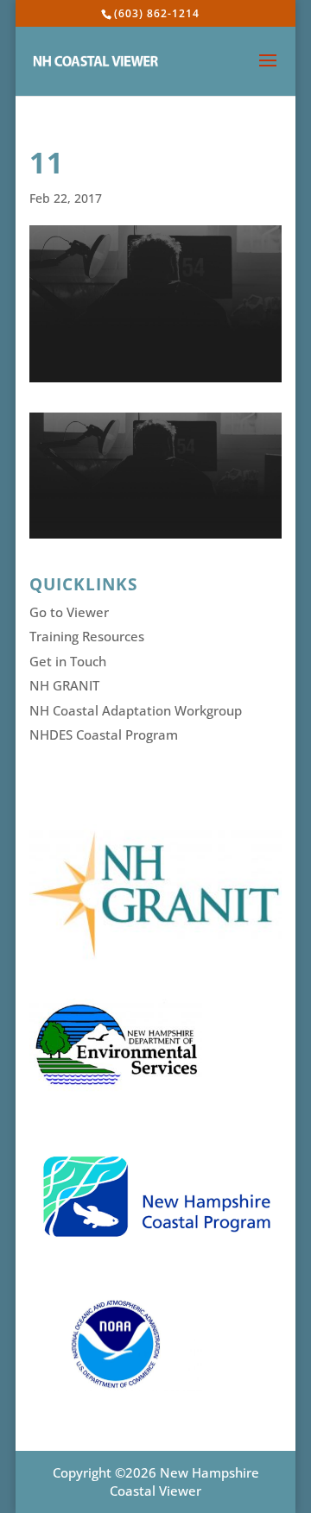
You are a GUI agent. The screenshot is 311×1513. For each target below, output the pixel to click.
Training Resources (86, 636)
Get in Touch (67, 661)
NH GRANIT (64, 685)
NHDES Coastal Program (103, 734)
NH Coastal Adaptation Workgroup (135, 710)
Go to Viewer (69, 612)
